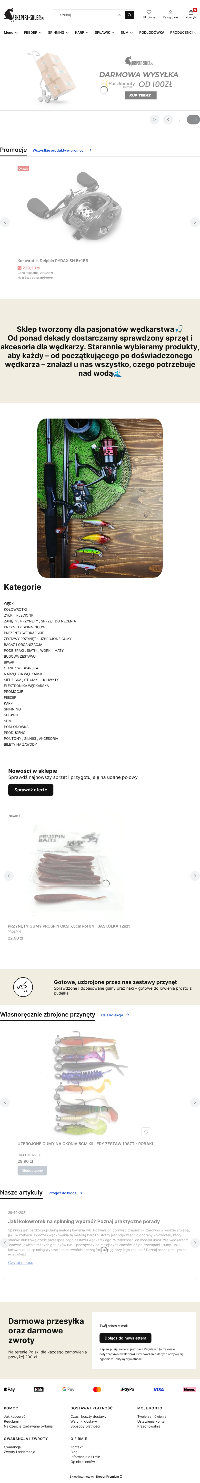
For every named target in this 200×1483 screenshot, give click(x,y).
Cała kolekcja (112, 1015)
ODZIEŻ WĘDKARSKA (21, 668)
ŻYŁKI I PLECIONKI (19, 615)
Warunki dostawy (84, 1421)
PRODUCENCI (15, 732)
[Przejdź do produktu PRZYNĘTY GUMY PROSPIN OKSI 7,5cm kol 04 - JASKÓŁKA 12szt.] (69, 866)
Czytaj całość (20, 1262)
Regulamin (12, 1421)
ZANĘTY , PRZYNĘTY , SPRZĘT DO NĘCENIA (40, 621)
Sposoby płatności (85, 1426)
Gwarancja (12, 1447)
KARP (8, 703)
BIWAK (9, 662)
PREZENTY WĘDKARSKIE (24, 633)
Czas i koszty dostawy (88, 1416)
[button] (129, 15)
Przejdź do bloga (63, 1193)
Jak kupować (14, 1416)
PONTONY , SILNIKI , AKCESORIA (31, 738)
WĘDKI (9, 603)
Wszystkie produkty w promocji (59, 150)
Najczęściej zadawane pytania (28, 1426)
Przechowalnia (148, 1426)
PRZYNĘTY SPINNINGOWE (25, 627)
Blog (74, 1452)
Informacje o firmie (85, 1457)
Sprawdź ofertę (30, 789)
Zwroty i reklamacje (19, 1452)
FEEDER (10, 697)
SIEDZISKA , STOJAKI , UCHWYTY (31, 680)
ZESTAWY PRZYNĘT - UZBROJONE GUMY (37, 639)
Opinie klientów (82, 1462)
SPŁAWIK (11, 715)
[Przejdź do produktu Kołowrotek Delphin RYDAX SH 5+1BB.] (79, 210)
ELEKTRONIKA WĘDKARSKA (26, 686)
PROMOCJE (13, 691)
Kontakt (76, 1447)
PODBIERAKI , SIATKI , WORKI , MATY (34, 650)
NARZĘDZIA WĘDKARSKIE (24, 674)
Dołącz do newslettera (125, 1338)
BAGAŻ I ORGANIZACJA (23, 644)
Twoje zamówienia (151, 1416)
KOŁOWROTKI (15, 609)
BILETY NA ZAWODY (20, 744)
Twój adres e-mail (114, 1326)
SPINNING (12, 709)
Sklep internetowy (94, 1476)
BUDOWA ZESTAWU (20, 656)
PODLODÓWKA (16, 727)
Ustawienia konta (151, 1421)
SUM (7, 721)
